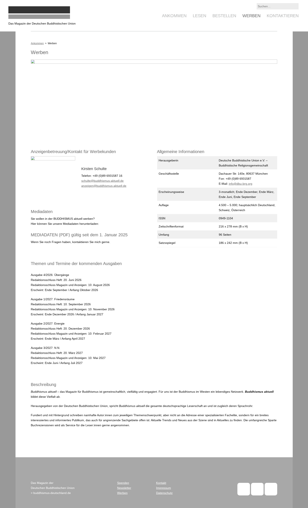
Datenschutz (164, 493)
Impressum (163, 488)
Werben (251, 15)
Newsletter (124, 488)
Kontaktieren (283, 15)
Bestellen (224, 15)
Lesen (199, 15)
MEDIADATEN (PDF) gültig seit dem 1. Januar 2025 (79, 235)
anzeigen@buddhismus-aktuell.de (103, 185)
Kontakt (161, 483)
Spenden (123, 483)
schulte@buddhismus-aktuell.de (102, 180)
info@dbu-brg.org (240, 183)
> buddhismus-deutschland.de (51, 493)
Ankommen (174, 15)
